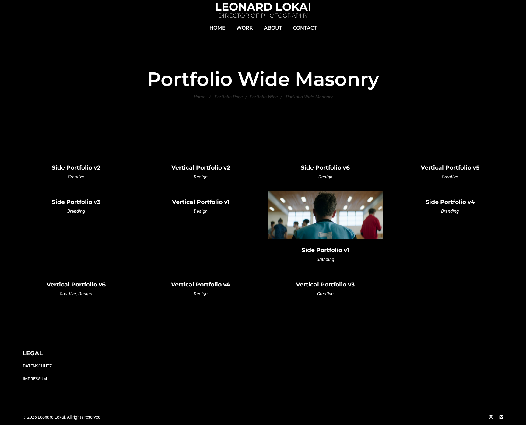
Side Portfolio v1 (325, 250)
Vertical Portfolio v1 (201, 201)
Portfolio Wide (264, 97)
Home (199, 97)
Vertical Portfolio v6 (76, 284)
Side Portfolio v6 (325, 167)
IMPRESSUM (35, 378)
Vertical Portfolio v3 (325, 284)
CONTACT (305, 28)
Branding (76, 211)
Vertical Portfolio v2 (200, 167)
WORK (244, 28)
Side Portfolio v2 (76, 167)
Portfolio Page (229, 97)
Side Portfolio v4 (450, 201)
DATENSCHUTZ (37, 366)
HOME (217, 28)
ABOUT (273, 28)
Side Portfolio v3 (76, 201)
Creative (76, 177)
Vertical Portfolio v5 (450, 167)
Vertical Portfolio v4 (200, 284)
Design (201, 177)
